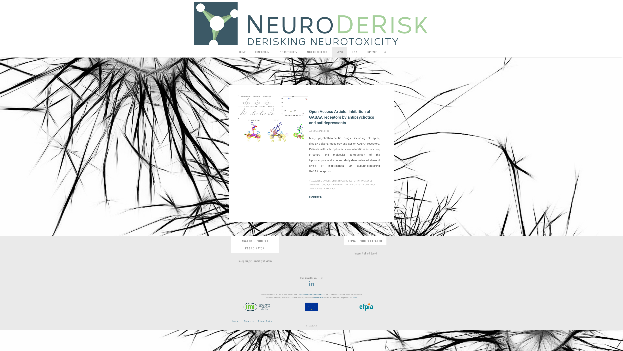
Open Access (315, 189)
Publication (330, 189)
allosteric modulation (323, 181)
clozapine (314, 185)
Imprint (235, 321)
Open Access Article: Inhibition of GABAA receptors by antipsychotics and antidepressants (341, 117)
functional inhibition (332, 185)
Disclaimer (249, 321)
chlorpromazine (362, 181)
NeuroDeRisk (368, 185)
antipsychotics (344, 181)
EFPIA (355, 298)
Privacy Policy (265, 321)
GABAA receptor (353, 185)
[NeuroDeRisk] (311, 23)
